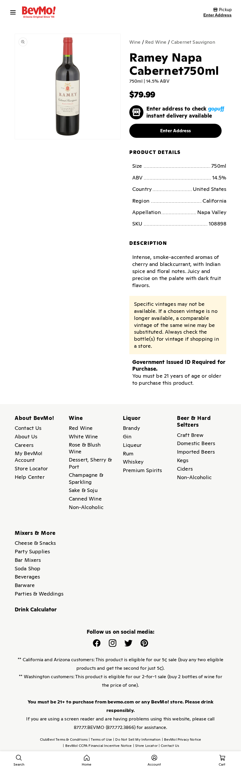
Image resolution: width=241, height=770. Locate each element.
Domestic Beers (196, 443)
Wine (135, 42)
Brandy (131, 428)
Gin (127, 436)
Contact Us (28, 428)
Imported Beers (196, 451)
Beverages (27, 576)
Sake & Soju (83, 490)
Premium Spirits (142, 470)
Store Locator (31, 468)
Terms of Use (100, 739)
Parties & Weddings (39, 593)
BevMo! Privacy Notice (181, 739)
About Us (26, 436)
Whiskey (133, 461)
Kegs (183, 460)
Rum (128, 453)
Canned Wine (85, 498)
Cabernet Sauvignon (193, 42)
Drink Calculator (36, 609)
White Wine (83, 436)
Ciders (185, 468)
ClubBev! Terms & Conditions (64, 739)
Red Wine (155, 42)
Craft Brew (190, 435)
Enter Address (217, 15)
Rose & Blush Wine (85, 448)
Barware (25, 585)
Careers (24, 445)
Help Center (30, 477)
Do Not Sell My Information (136, 739)
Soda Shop (27, 568)
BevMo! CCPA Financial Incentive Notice (97, 745)
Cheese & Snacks (35, 543)
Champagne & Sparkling (86, 478)
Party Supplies (32, 551)
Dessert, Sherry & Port (90, 463)
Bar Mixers (28, 560)
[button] (14, 12)
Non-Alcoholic (86, 507)
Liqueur (132, 445)
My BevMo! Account (28, 457)
